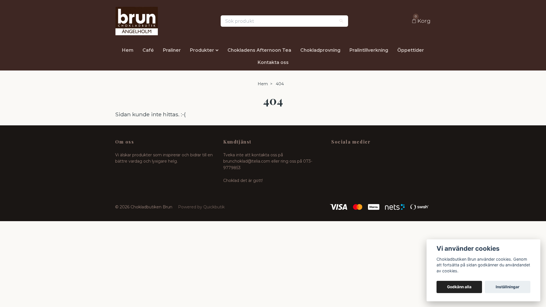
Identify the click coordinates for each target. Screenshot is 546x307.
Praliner (172, 50)
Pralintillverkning (368, 50)
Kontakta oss (273, 62)
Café (148, 50)
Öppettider (410, 50)
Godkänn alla (459, 287)
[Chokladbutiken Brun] (136, 21)
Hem (127, 50)
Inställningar (508, 287)
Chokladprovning (320, 50)
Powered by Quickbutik (201, 206)
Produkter (202, 50)
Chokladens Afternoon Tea (259, 50)
